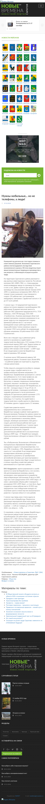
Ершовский (5, 103)
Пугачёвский (12, 72)
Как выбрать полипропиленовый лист (14, 773)
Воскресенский (33, 103)
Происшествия (34, 731)
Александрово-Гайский (19, 125)
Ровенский (5, 72)
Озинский (5, 83)
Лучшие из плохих (19, 713)
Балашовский (19, 113)
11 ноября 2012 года (19, 698)
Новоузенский (12, 83)
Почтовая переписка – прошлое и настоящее (22, 605)
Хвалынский (12, 52)
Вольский (5, 113)
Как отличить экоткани (9, 781)
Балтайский (12, 113)
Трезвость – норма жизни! (15, 603)
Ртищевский (26, 62)
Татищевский (33, 52)
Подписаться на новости (12, 753)
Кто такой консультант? (14, 618)
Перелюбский (33, 72)
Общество (12, 579)
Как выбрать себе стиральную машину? (15, 766)
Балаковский (26, 113)
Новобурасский (19, 83)
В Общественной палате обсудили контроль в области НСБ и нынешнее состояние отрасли (22, 595)
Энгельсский (5, 52)
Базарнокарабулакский (33, 113)
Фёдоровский (19, 52)
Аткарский (5, 124)
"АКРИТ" (17, 796)
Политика (6, 731)
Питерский (19, 72)
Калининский (26, 93)
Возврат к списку (8, 581)
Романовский (33, 62)
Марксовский (26, 83)
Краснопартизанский (5, 93)
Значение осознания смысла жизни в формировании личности (19, 612)
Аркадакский (12, 124)
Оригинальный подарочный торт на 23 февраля (23, 616)
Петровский (26, 72)
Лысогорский (33, 83)
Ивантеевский (33, 93)
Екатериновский (12, 103)
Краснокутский (12, 93)
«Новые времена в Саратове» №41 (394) (28, 572)
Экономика (15, 731)
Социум (5, 735)
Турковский (26, 52)
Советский (5, 62)
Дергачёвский (26, 103)
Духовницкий (19, 103)
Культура (24, 731)
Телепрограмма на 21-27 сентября (24, 24)
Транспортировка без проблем (17, 600)
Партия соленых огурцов (21, 683)
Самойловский (19, 62)
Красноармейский (19, 93)
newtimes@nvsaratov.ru (36, 796)
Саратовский (12, 62)
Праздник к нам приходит (15, 598)
